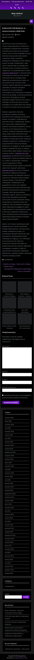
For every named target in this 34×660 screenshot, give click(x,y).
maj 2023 (8, 552)
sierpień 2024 (9, 500)
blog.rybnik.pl (17, 13)
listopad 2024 (9, 490)
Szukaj (7, 594)
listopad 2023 (9, 532)
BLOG (17, 4)
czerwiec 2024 (9, 507)
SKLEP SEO (29, 1)
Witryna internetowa (9, 387)
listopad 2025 (9, 449)
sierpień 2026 (9, 417)
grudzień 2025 (9, 445)
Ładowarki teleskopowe (10, 73)
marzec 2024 (9, 518)
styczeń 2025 (9, 483)
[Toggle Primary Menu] (31, 21)
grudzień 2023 (9, 528)
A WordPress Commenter (12, 649)
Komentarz (6, 346)
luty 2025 (8, 480)
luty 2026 (8, 438)
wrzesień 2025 (9, 455)
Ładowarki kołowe (8, 170)
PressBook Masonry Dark (20, 658)
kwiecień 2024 (9, 514)
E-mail (4, 379)
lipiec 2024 (8, 504)
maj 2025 (7, 469)
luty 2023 (8, 563)
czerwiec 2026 (9, 424)
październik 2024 (10, 494)
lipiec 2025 (8, 462)
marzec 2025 (9, 476)
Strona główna (6, 1)
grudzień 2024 (9, 487)
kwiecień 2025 (9, 473)
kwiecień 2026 (9, 431)
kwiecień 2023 (9, 556)
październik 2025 (10, 452)
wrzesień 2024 (9, 497)
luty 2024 (8, 521)
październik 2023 (10, 535)
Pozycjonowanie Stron (18, 1)
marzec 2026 (9, 435)
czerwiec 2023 (9, 549)
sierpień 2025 (9, 459)
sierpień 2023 (9, 542)
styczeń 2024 (9, 525)
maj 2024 (8, 511)
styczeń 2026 (9, 442)
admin (18, 34)
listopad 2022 (9, 573)
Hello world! (25, 649)
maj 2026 (7, 428)
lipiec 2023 (8, 545)
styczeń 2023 (9, 566)
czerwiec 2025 (9, 466)
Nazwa (5, 372)
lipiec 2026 (8, 421)
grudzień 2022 (9, 570)
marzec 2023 (9, 559)
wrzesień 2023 (9, 538)
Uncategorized (8, 259)
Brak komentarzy (9, 37)
